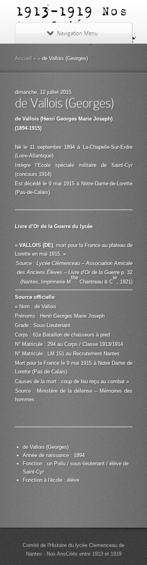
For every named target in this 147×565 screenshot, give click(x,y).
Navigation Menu (77, 33)
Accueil (23, 58)
